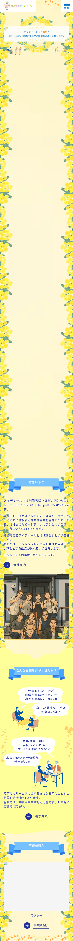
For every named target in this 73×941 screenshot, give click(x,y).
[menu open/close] (67, 6)
